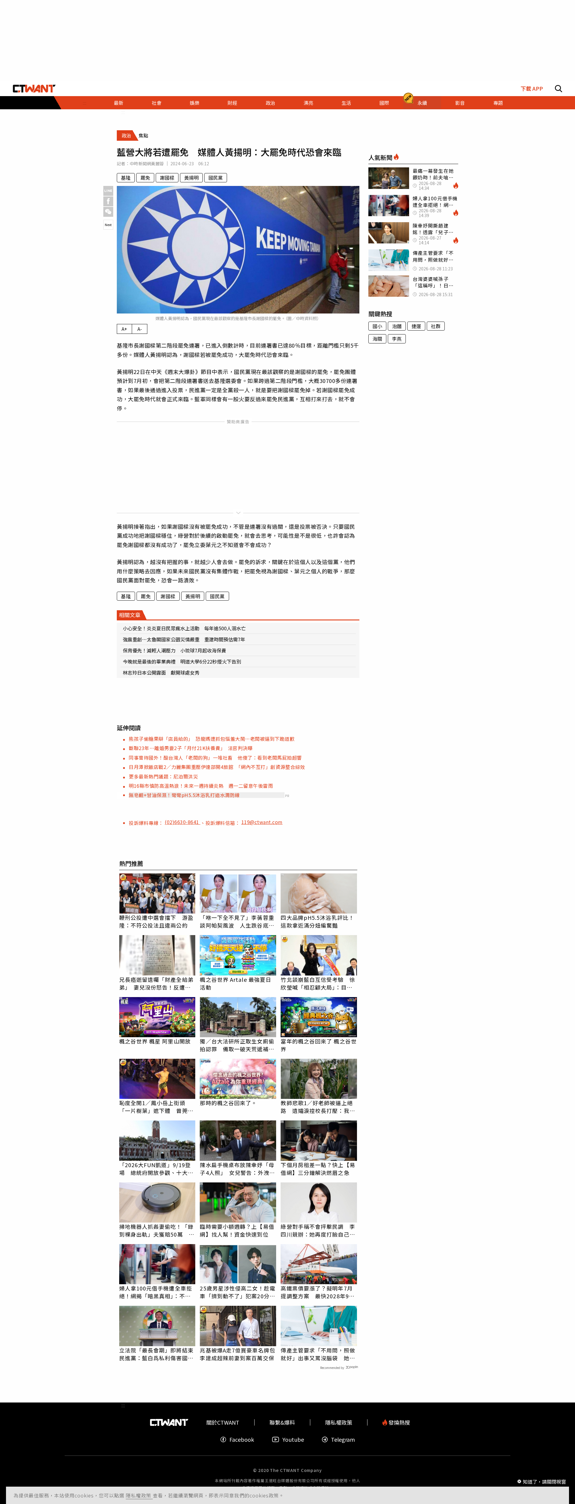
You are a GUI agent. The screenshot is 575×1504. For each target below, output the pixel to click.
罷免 (145, 177)
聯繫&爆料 (282, 1422)
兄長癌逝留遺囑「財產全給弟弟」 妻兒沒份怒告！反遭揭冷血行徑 (156, 983)
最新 (118, 102)
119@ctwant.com (262, 822)
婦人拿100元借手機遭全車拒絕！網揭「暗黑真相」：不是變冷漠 (155, 1292)
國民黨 (215, 177)
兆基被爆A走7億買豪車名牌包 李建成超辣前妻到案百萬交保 (238, 1354)
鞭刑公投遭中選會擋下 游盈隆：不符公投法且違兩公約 (156, 921)
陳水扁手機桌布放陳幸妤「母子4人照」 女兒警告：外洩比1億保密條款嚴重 (237, 1168)
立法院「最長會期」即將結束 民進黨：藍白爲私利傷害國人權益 (157, 1354)
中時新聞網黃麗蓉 (147, 163)
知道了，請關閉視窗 (544, 1481)
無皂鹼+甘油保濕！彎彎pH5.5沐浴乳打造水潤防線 (184, 795)
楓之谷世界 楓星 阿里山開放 (155, 1041)
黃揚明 (191, 177)
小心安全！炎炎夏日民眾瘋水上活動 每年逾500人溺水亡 (184, 628)
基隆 (126, 177)
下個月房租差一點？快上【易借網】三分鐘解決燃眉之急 (318, 1168)
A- (139, 328)
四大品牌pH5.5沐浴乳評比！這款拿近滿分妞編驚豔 (317, 921)
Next (108, 224)
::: (84, 102)
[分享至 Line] (108, 191)
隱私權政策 (139, 1495)
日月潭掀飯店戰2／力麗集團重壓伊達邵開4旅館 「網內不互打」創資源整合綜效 (217, 766)
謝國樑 (167, 177)
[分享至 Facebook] (108, 201)
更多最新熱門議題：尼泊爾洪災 (163, 776)
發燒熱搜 (398, 1422)
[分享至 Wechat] (108, 212)
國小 (377, 326)
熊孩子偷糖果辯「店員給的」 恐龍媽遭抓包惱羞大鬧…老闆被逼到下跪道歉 (211, 738)
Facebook (241, 1439)
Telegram (343, 1439)
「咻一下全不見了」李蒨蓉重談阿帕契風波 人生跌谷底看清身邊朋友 (237, 921)
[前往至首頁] (34, 89)
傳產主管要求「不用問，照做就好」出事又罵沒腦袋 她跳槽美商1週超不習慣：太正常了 (318, 1354)
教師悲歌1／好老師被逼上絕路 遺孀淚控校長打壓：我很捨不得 (318, 1106)
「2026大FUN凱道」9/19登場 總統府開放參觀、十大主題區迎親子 (156, 1168)
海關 (377, 338)
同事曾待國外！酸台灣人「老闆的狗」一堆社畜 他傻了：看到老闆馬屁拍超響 (215, 757)
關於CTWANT (222, 1422)
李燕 (397, 338)
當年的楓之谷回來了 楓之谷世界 (318, 1045)
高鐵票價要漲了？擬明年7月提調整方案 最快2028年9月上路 (318, 1292)
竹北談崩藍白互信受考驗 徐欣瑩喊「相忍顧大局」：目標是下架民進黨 (318, 983)
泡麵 (397, 326)
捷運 (416, 326)
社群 (436, 326)
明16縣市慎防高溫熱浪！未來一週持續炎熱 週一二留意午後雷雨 (201, 785)
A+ (124, 328)
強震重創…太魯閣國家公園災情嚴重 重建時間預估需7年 (184, 639)
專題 (498, 102)
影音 (460, 102)
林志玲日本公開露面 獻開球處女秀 (161, 672)
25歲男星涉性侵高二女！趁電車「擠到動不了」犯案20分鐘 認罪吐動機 (238, 1292)
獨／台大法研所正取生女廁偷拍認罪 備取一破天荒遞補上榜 (237, 1045)
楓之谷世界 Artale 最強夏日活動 (235, 983)
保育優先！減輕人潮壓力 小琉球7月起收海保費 (174, 650)
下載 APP (531, 88)
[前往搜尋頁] (558, 88)
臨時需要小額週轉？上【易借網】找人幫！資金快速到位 (237, 1230)
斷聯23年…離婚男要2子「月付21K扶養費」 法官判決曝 (190, 748)
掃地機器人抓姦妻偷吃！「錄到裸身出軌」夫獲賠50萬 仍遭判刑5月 (156, 1230)
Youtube (293, 1439)
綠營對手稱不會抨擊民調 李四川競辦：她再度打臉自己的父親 (318, 1230)
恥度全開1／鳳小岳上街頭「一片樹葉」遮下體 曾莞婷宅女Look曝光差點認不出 (156, 1106)
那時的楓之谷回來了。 (228, 1103)
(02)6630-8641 (182, 822)
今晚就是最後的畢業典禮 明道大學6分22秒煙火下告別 (182, 661)
